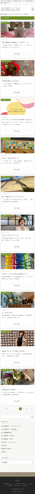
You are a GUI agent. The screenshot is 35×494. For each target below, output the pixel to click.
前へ (7, 408)
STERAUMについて (8, 483)
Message (25, 485)
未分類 (3, 452)
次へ (27, 408)
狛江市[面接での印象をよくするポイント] (15, 42)
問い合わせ (17, 485)
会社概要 (10, 485)
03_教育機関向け (6, 432)
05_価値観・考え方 (5, 61)
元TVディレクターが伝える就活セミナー (15, 274)
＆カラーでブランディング (10, 235)
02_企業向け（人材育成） (9, 429)
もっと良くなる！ (7, 312)
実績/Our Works (5, 22)
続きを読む (17, 53)
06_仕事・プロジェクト (8, 442)
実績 (31, 483)
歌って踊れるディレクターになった (13, 196)
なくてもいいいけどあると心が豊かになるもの (17, 119)
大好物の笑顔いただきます (10, 81)
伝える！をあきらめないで (10, 158)
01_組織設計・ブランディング (10, 426)
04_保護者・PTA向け (8, 435)
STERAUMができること (21, 483)
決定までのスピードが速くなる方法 (13, 351)
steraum (22, 489)
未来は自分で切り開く (9, 389)
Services (4, 445)
